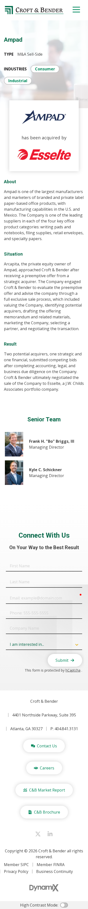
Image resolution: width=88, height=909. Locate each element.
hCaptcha (73, 670)
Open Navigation (76, 10)
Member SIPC (16, 864)
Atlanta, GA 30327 (26, 728)
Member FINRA (51, 864)
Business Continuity (54, 871)
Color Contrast (64, 905)
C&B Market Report (47, 790)
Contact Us (47, 746)
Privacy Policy (16, 871)
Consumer (45, 69)
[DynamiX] (44, 887)
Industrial (17, 80)
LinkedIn (50, 834)
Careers (47, 768)
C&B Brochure (47, 812)
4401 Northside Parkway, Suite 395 (44, 715)
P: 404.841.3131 (64, 728)
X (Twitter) (38, 834)
